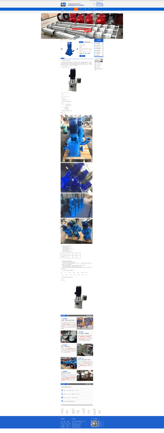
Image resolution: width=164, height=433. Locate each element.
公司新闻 (95, 410)
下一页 (64, 280)
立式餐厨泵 (74, 39)
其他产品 (97, 55)
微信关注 (96, 0)
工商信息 (99, 0)
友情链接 (62, 418)
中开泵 (67, 428)
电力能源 (89, 410)
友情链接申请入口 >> (63, 432)
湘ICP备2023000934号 (82, 421)
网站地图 (94, 0)
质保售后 (95, 414)
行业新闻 (99, 410)
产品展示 (70, 39)
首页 (67, 39)
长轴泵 (61, 421)
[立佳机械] (64, 4)
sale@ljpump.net (98, 67)
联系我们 (74, 418)
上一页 (61, 280)
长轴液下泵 (62, 423)
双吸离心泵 (63, 429)
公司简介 (67, 410)
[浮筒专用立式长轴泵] (82, 26)
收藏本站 (91, 0)
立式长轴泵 (98, 43)
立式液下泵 (98, 45)
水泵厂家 (64, 428)
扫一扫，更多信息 (95, 418)
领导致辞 (62, 410)
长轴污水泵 (65, 423)
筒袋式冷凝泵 (98, 48)
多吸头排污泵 (64, 422)
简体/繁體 (102, 0)
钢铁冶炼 (84, 410)
